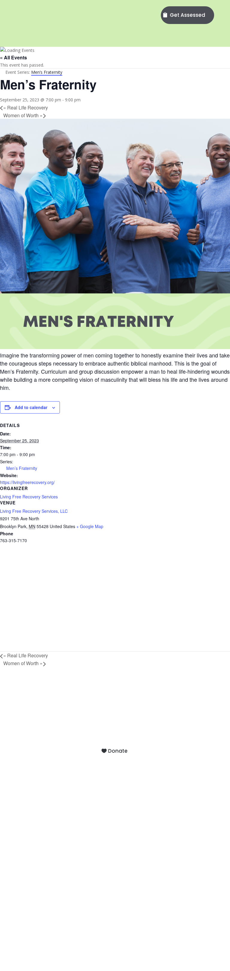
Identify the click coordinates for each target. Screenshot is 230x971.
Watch (115, 874)
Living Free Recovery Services (29, 497)
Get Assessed (187, 15)
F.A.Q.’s (115, 806)
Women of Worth (23, 115)
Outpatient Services (115, 840)
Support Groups (115, 848)
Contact (115, 814)
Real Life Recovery (25, 107)
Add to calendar (31, 407)
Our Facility (115, 799)
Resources (115, 882)
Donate (118, 750)
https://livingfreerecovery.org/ (27, 482)
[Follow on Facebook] (165, 929)
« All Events (13, 57)
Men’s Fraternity (21, 468)
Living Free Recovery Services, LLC (34, 511)
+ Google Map (89, 526)
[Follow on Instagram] (180, 929)
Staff (115, 791)
